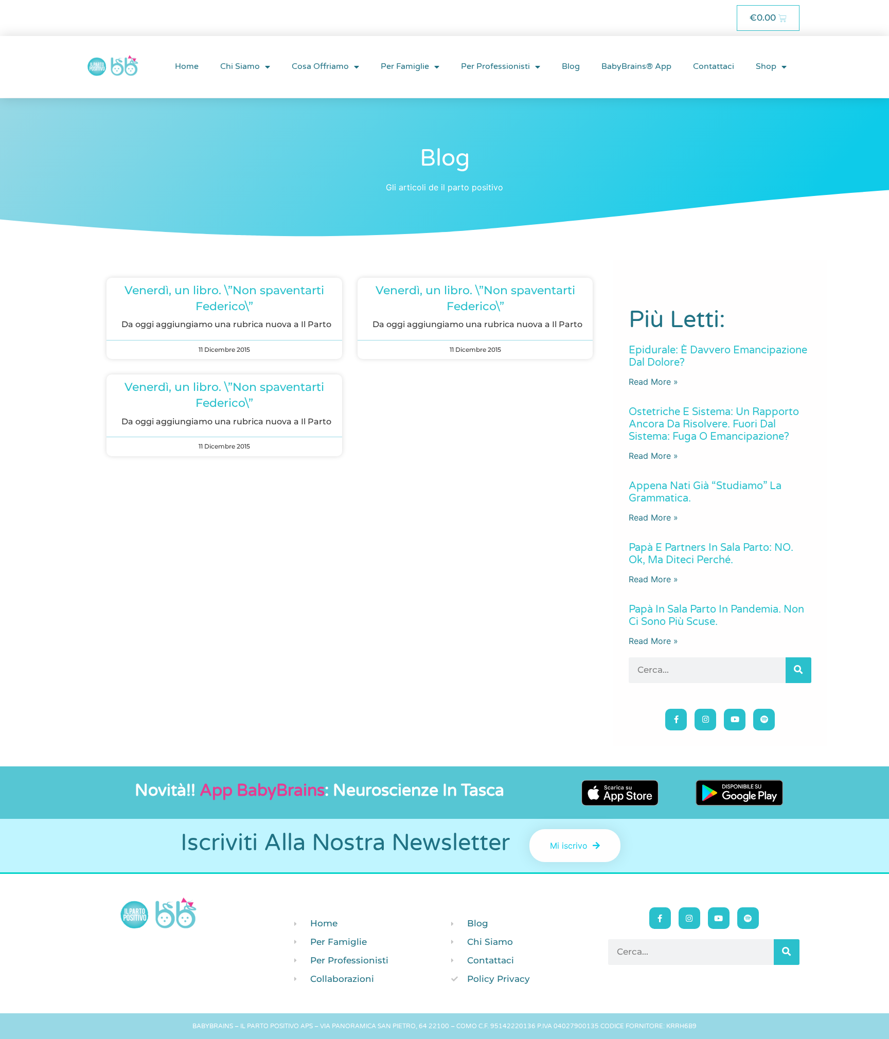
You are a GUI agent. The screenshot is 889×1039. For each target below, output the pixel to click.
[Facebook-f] (676, 719)
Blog (571, 66)
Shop (766, 66)
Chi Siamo (240, 66)
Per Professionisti (495, 66)
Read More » (653, 382)
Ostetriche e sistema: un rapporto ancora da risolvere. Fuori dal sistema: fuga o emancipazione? (714, 424)
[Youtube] (734, 719)
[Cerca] (798, 670)
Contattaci (713, 66)
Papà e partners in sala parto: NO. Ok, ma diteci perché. (711, 554)
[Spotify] (764, 719)
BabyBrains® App (636, 66)
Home (187, 66)
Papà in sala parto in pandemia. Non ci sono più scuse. (716, 615)
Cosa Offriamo (320, 66)
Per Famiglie (405, 66)
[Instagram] (705, 719)
